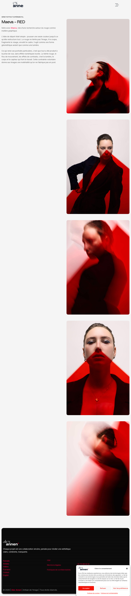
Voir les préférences (120, 588)
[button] (127, 569)
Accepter (86, 588)
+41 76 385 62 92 (83, 564)
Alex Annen (16, 590)
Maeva (14, 28)
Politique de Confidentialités (109, 593)
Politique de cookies (93, 593)
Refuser (103, 588)
